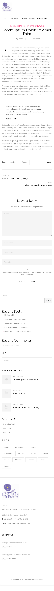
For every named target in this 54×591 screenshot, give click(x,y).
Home (4, 18)
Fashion (22, 26)
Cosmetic (8, 454)
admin (21, 39)
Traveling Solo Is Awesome (15, 319)
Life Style (30, 26)
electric (33, 454)
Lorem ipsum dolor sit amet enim (18, 331)
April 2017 (7, 432)
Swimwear (39, 26)
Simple (43, 460)
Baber (7, 447)
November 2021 (9, 424)
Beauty (33, 447)
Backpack (14, 18)
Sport (7, 466)
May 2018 (7, 428)
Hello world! (9, 315)
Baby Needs (19, 447)
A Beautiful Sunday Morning (16, 323)
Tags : (4, 162)
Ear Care (21, 454)
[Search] (48, 360)
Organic (31, 460)
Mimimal (18, 460)
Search (4, 296)
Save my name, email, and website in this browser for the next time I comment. (27, 273)
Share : (49, 162)
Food (7, 460)
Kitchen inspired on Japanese (16, 327)
